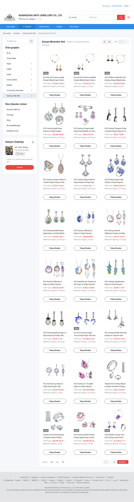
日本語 (43, 480)
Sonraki (122, 462)
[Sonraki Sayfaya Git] (126, 42)
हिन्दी (45, 483)
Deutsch (69, 480)
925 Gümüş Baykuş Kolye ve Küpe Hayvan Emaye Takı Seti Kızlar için (54, 335)
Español (60, 480)
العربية (115, 480)
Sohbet (21, 154)
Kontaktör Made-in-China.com (82, 477)
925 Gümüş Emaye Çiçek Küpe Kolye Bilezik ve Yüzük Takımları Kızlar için (85, 131)
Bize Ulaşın (74, 26)
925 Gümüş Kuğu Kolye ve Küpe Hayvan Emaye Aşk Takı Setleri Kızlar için (84, 182)
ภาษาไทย (53, 483)
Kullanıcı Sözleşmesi (48, 477)
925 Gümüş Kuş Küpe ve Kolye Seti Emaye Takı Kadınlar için (53, 386)
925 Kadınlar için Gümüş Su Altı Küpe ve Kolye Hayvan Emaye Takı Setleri (85, 284)
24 (52, 462)
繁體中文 (35, 480)
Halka (9, 69)
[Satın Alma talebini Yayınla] (128, 17)
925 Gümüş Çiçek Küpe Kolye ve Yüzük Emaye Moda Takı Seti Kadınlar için (54, 131)
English (17, 480)
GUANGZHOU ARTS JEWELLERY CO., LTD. (40, 15)
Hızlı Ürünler (100, 477)
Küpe (9, 63)
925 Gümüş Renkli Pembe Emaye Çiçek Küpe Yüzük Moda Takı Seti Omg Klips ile (85, 437)
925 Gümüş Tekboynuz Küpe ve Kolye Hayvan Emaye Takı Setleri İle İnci (53, 284)
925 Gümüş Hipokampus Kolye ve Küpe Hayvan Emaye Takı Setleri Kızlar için (116, 284)
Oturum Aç (106, 6)
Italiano (87, 480)
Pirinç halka (11, 58)
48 (63, 462)
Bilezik (9, 85)
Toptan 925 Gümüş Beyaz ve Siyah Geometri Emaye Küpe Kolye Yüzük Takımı (115, 386)
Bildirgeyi (35, 477)
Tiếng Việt (70, 483)
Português (78, 480)
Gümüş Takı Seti (13, 95)
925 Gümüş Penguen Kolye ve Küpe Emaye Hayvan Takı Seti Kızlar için (116, 131)
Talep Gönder (54, 95)
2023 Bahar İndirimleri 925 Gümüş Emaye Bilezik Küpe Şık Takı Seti (115, 80)
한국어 (107, 480)
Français (52, 480)
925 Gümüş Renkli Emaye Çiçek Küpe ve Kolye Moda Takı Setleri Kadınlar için (53, 233)
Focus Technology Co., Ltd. (65, 487)
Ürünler (28, 26)
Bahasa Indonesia (83, 483)
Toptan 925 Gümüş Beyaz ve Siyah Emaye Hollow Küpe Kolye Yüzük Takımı (53, 437)
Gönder (20, 167)
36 (57, 462)
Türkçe (62, 483)
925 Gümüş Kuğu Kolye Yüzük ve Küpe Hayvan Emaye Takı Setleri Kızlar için (116, 182)
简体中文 (26, 480)
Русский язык (98, 480)
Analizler (111, 477)
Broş (8, 53)
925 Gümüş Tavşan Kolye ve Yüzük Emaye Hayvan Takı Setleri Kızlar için (54, 182)
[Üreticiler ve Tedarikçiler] (19, 5)
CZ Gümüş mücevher (15, 90)
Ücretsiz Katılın (117, 6)
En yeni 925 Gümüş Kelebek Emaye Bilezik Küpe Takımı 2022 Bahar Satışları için (85, 80)
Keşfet (59, 26)
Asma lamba (12, 79)
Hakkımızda (44, 26)
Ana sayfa (11, 26)
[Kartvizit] (33, 142)
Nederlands (124, 480)
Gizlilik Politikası (63, 477)
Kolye (9, 74)
